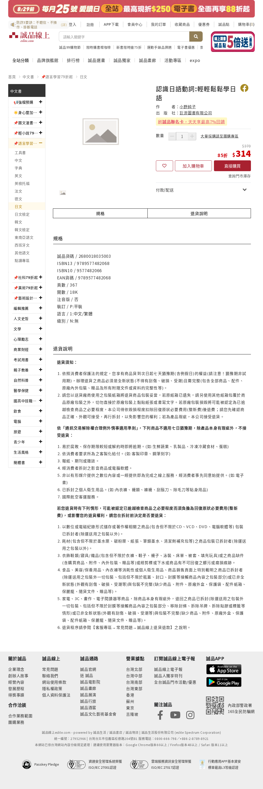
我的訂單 (158, 24)
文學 (17, 328)
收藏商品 (182, 24)
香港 (130, 695)
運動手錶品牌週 (159, 47)
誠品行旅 (88, 701)
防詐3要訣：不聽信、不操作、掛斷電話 (41, 25)
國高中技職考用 (26, 400)
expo (195, 60)
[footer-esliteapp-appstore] (224, 668)
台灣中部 (134, 675)
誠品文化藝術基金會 (98, 714)
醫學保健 (21, 390)
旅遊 (17, 431)
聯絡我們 (50, 675)
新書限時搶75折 (129, 47)
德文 (18, 198)
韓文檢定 (22, 229)
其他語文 (22, 252)
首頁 (12, 76)
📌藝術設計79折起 (26, 297)
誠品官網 (88, 669)
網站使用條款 (54, 682)
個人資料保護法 (56, 695)
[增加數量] (192, 136)
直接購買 (232, 166)
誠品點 (224, 24)
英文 (18, 175)
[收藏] (164, 165)
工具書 (20, 152)
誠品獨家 (122, 60)
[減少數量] (172, 136)
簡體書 (19, 462)
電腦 (17, 421)
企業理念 (16, 669)
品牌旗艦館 (48, 60)
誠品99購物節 (70, 47)
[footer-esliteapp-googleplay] (224, 681)
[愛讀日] (131, 8)
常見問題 (50, 669)
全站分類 (20, 60)
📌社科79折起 (26, 277)
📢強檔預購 (23, 102)
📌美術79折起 (26, 287)
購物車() (246, 24)
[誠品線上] (29, 39)
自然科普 (21, 380)
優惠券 (204, 24)
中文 (18, 160)
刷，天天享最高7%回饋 (191, 121)
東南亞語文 (24, 237)
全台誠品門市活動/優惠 (175, 682)
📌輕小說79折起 (26, 132)
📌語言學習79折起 (57, 76)
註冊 (90, 24)
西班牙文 (22, 244)
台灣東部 (134, 688)
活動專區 (173, 60)
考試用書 (21, 359)
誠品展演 (88, 694)
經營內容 (16, 682)
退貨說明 (199, 213)
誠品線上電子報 (168, 669)
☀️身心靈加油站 (26, 112)
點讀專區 (22, 260)
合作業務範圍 (20, 715)
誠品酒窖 (88, 707)
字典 (18, 167)
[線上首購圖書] (233, 41)
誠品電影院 (90, 681)
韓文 (18, 221)
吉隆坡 (132, 714)
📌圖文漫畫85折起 (26, 122)
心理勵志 (21, 339)
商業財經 (21, 349)
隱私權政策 (52, 688)
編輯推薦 (21, 308)
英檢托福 (22, 183)
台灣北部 (134, 669)
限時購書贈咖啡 (98, 47)
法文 (18, 191)
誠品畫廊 (147, 60)
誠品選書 (96, 60)
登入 (73, 24)
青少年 (19, 441)
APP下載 (111, 24)
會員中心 (135, 24)
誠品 (88, 675)
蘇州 (130, 701)
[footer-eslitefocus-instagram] (190, 714)
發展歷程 (16, 688)
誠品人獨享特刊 (168, 675)
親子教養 (21, 369)
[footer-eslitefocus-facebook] (160, 714)
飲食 (17, 411)
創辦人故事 (18, 675)
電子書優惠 (186, 47)
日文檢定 (22, 214)
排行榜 (73, 60)
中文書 (28, 76)
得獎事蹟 (16, 695)
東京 (130, 707)
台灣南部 (134, 682)
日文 (84, 76)
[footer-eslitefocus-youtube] (175, 714)
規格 (100, 213)
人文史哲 (21, 318)
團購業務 (16, 722)
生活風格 (21, 452)
